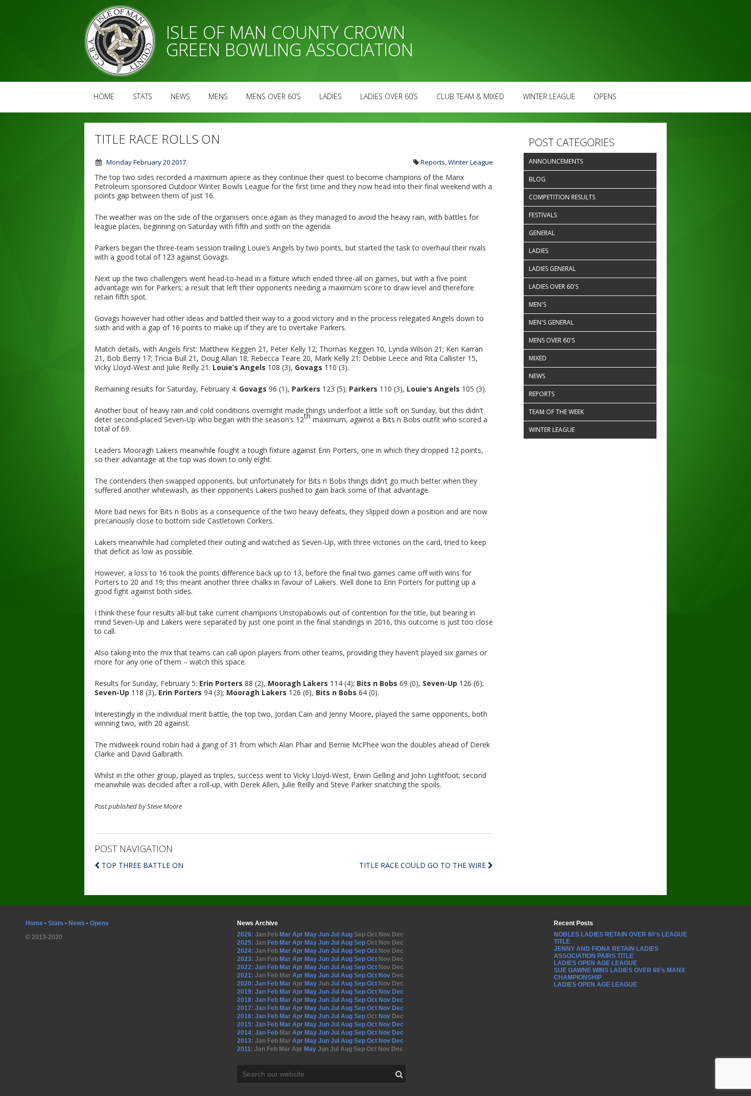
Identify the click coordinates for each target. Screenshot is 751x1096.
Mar (285, 934)
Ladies (330, 96)
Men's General (551, 322)
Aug (347, 934)
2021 (244, 975)
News (180, 96)
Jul (335, 934)
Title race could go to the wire (423, 865)
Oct (372, 950)
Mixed (538, 358)
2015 (244, 1024)
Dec (398, 991)
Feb (272, 942)
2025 (244, 942)
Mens (218, 96)
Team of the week (556, 411)
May (310, 934)
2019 (244, 991)
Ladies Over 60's (553, 286)
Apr (297, 934)
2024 (244, 950)
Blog (537, 179)
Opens (605, 96)
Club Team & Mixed (470, 96)
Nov (384, 975)
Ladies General (552, 268)
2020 (244, 983)
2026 (244, 934)
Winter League (549, 96)
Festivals (543, 215)
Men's (537, 304)
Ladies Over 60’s (389, 96)
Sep (359, 942)
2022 (244, 967)
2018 (244, 999)
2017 (244, 1008)
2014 (244, 1032)
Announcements (556, 161)
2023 (244, 959)
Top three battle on (142, 865)
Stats (142, 96)
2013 (244, 1040)
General (542, 233)
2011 (244, 1049)
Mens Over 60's (552, 340)
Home (103, 96)
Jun (323, 934)
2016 (244, 1016)
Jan (260, 967)
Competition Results (562, 197)
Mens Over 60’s (273, 96)
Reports (432, 162)
